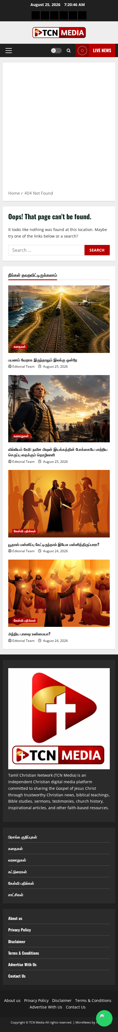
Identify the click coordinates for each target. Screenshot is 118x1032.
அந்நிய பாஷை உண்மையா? (29, 633)
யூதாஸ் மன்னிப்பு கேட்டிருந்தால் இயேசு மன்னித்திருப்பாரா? (53, 544)
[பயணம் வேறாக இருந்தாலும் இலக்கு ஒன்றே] (59, 319)
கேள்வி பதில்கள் (25, 531)
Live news (102, 50)
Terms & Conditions (23, 953)
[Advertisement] (59, 128)
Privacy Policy (19, 929)
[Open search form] (69, 50)
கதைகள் (20, 346)
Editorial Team (23, 366)
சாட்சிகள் (15, 894)
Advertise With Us (22, 964)
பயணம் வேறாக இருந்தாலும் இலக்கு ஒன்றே (42, 359)
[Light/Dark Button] (56, 50)
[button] (9, 50)
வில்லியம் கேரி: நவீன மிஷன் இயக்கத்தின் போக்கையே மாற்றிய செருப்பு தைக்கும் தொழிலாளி (58, 451)
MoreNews (83, 1022)
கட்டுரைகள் (17, 871)
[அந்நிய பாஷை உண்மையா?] (59, 593)
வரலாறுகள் (21, 436)
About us (15, 918)
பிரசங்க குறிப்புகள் (22, 837)
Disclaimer (16, 941)
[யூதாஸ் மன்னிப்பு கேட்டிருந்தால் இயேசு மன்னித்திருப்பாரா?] (59, 503)
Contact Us (17, 976)
